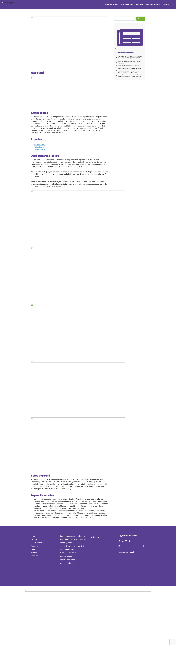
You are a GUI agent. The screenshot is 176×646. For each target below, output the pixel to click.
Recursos (34, 546)
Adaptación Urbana (68, 560)
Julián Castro (39, 147)
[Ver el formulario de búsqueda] (172, 4)
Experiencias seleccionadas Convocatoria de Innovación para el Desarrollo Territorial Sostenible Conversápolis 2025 (130, 58)
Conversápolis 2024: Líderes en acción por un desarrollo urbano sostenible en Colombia (130, 75)
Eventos (157, 5)
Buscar (140, 19)
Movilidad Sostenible (68, 553)
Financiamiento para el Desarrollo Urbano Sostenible (129, 62)
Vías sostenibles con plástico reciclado (128, 65)
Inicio (106, 5)
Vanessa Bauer (40, 149)
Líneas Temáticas (37, 543)
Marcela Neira (39, 145)
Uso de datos (94, 537)
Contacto (165, 5)
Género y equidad (67, 543)
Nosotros (114, 5)
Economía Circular (67, 563)
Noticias (149, 5)
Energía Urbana (66, 556)
